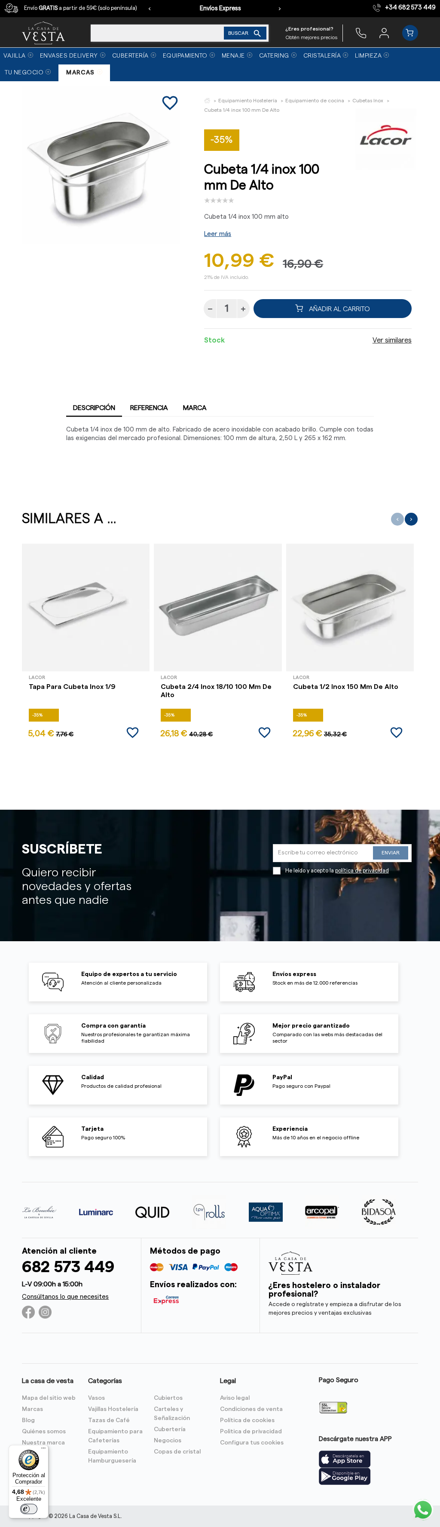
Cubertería (170, 1429)
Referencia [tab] (149, 407)
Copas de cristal (177, 1452)
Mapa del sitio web (49, 1398)
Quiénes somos (44, 1432)
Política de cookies (247, 1420)
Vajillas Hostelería (113, 1409)
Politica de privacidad (251, 1432)
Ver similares (392, 340)
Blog (28, 1420)
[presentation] (149, 8)
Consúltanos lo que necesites (65, 1297)
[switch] (28, 1509)
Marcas (32, 1409)
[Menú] (43, 1450)
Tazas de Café (109, 1420)
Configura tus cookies (252, 1443)
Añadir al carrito (338, 308)
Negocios (167, 1441)
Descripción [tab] (94, 407)
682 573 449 (68, 1267)
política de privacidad (362, 870)
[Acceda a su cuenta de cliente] (384, 32)
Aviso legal (235, 1398)
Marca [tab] (195, 407)
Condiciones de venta (251, 1409)
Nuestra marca (43, 1443)
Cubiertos (168, 1398)
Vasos (96, 1398)
